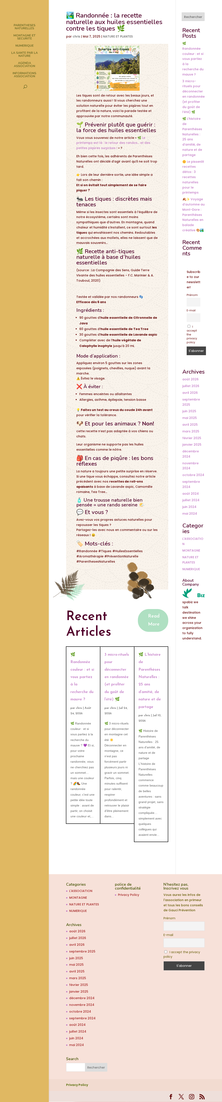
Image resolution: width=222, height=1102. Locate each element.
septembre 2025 (82, 951)
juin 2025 (189, 411)
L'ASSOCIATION (80, 891)
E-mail (191, 310)
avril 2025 (190, 424)
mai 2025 (189, 418)
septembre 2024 (82, 1018)
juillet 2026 (190, 386)
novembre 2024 (81, 1005)
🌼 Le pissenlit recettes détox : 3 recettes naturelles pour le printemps (193, 177)
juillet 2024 (190, 500)
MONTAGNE (191, 550)
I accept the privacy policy (192, 334)
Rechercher (193, 17)
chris (76, 36)
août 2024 (190, 493)
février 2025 (191, 438)
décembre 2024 (82, 998)
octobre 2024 (193, 475)
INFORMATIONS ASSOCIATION (24, 75)
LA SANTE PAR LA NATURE (24, 54)
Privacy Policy (128, 895)
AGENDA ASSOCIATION (24, 65)
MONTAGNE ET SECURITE (24, 37)
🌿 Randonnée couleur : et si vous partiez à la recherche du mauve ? (82, 677)
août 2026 (190, 379)
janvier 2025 (191, 444)
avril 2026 (190, 393)
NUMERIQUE (24, 46)
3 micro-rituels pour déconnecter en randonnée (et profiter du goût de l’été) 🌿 (116, 677)
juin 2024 (189, 507)
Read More (154, 620)
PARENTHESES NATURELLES (24, 27)
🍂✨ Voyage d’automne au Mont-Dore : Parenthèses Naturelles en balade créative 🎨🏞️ (193, 214)
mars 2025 (190, 431)
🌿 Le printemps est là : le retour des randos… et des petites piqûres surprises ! (113, 143)
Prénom (192, 295)
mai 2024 (189, 513)
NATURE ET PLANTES (118, 36)
